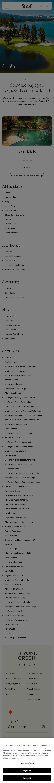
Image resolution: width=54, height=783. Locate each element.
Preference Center (27, 763)
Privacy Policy (8, 755)
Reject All (27, 771)
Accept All (27, 778)
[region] (27, 760)
